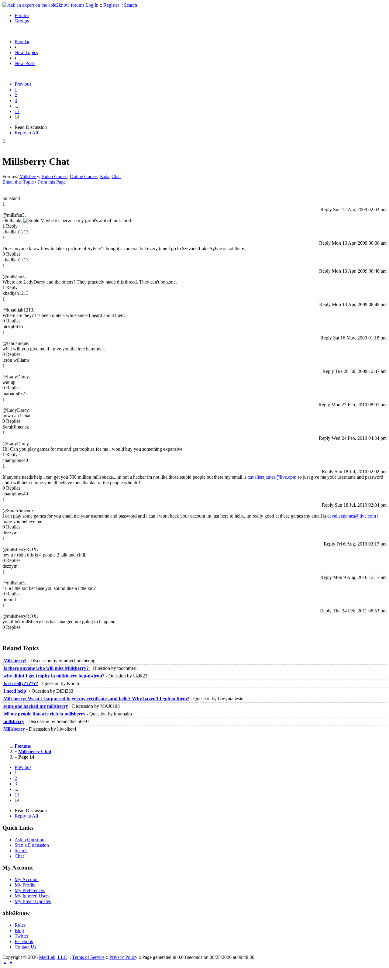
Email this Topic (18, 181)
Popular (22, 41)
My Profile (25, 884)
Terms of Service (88, 957)
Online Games (84, 176)
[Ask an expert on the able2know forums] (43, 5)
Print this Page (52, 181)
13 (17, 111)
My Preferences (30, 890)
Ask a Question (29, 839)
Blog (19, 930)
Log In (91, 5)
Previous (23, 84)
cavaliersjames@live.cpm (272, 477)
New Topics (26, 52)
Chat (116, 176)
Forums (22, 15)
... (16, 106)
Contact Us (25, 946)
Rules (20, 925)
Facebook (24, 941)
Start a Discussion (32, 845)
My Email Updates (33, 901)
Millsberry (29, 176)
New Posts (25, 63)
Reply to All (26, 132)
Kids (104, 176)
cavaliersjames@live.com (351, 515)
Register (111, 5)
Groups (22, 20)
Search (130, 5)
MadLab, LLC (53, 957)
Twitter (21, 936)
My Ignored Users (32, 895)
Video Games (54, 176)
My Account (27, 879)
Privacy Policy (123, 957)
